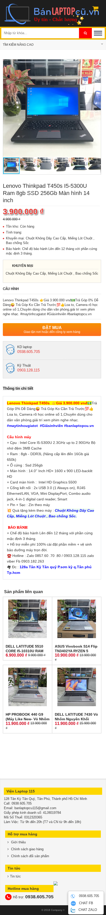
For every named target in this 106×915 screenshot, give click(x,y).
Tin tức (15, 876)
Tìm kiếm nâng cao (18, 44)
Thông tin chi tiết (18, 388)
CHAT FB (85, 903)
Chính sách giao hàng (26, 849)
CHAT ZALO (87, 910)
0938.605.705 (88, 896)
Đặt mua (52, 329)
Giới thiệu (18, 842)
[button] (96, 64)
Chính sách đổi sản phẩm (29, 856)
